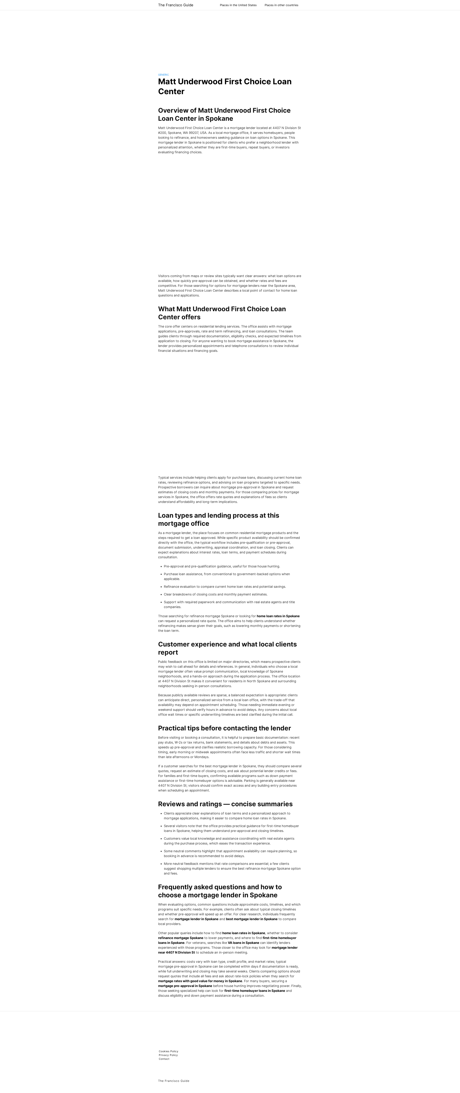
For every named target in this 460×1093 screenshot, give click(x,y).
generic (163, 74)
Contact (164, 1058)
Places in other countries (281, 5)
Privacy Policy (168, 1055)
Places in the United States (238, 5)
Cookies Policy (168, 1051)
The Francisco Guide (175, 5)
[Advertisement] (230, 39)
